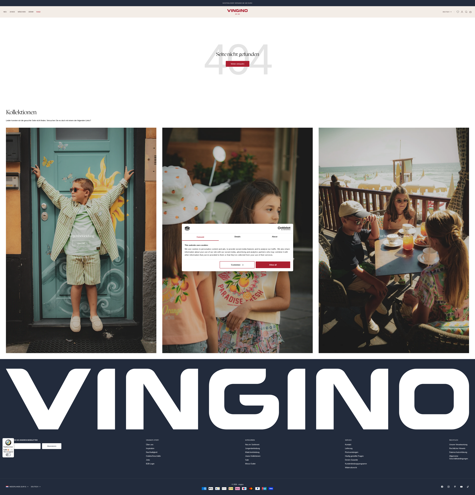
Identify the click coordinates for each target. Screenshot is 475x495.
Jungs (12, 12)
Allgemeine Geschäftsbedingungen (458, 457)
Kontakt (348, 444)
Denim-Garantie (351, 460)
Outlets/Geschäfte (153, 456)
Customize (235, 265)
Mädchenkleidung (252, 452)
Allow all (273, 265)
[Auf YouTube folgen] (461, 486)
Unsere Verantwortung (458, 444)
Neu (5, 12)
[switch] (8, 454)
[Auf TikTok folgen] (468, 486)
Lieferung (348, 448)
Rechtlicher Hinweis (457, 448)
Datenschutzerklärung (458, 452)
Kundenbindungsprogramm (356, 464)
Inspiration (150, 448)
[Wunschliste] (458, 12)
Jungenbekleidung (252, 448)
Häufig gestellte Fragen (354, 456)
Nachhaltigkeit (151, 452)
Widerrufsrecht (351, 467)
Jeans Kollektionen (252, 456)
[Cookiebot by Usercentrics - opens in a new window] (279, 228)
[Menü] (12, 439)
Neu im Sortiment (252, 444)
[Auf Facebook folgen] (442, 486)
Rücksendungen (351, 452)
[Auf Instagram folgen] (448, 486)
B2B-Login (150, 464)
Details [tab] (238, 237)
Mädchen (22, 12)
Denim (31, 12)
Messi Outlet (250, 464)
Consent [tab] (200, 237)
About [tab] (274, 237)
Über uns (149, 444)
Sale (38, 12)
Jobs (148, 460)
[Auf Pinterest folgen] (455, 486)
